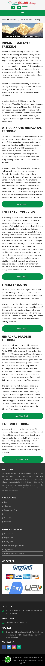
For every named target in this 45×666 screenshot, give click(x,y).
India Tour (7, 522)
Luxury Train (8, 542)
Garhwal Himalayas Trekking (14, 553)
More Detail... (22, 204)
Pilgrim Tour (8, 538)
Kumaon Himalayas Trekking (14, 546)
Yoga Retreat (8, 550)
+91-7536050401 (36, 611)
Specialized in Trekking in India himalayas (16, 660)
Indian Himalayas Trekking (14, 101)
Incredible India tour (36, 660)
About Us (7, 506)
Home (4, 20)
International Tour (10, 534)
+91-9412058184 (12, 614)
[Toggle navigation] (22, 13)
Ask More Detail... (22, 416)
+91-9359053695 (24, 611)
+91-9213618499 (12, 611)
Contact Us (8, 518)
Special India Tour (10, 510)
